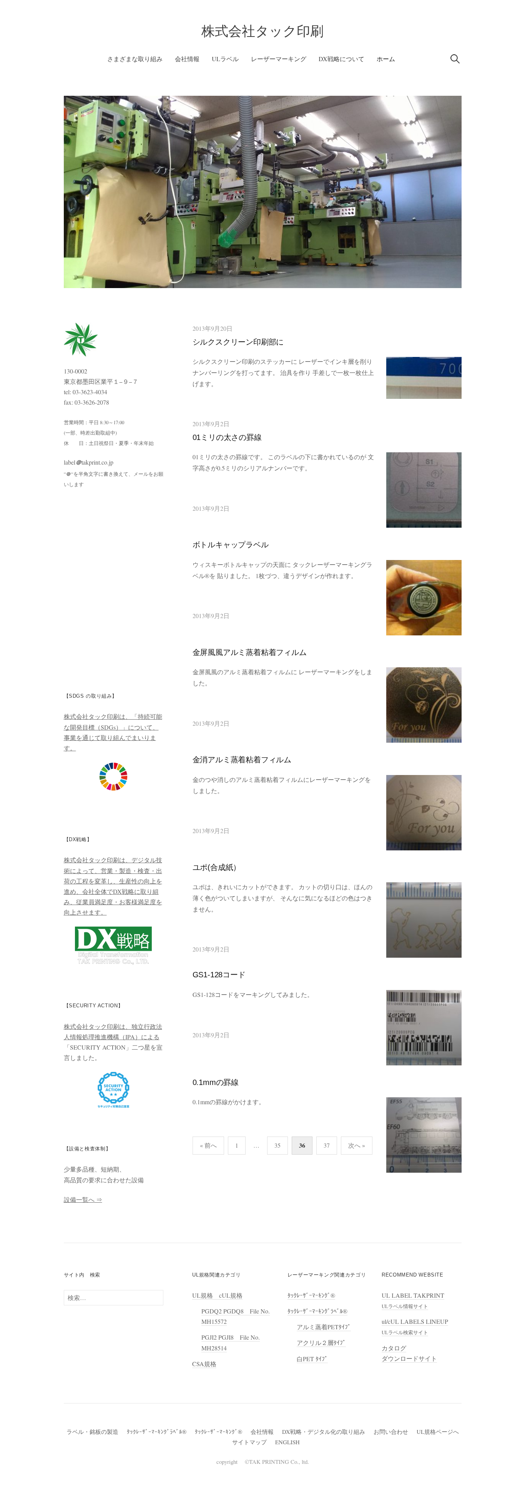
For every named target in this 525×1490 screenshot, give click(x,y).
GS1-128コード (219, 974)
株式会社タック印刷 (262, 30)
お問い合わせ (391, 1431)
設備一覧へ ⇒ (83, 1199)
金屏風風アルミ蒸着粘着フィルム (250, 652)
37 (327, 1145)
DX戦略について (341, 59)
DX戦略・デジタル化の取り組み (323, 1431)
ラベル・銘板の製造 (92, 1431)
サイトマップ (249, 1442)
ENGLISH (287, 1442)
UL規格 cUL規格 (217, 1295)
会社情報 (187, 59)
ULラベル (225, 59)
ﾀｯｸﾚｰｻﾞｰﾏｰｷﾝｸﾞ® (311, 1295)
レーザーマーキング (278, 59)
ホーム (386, 59)
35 (277, 1145)
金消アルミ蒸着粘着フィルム (242, 759)
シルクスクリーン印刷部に (238, 342)
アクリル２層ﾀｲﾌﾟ (321, 1342)
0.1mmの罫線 (216, 1082)
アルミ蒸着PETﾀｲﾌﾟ (324, 1327)
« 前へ (208, 1145)
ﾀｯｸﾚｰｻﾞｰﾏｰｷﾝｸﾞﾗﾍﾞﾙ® (317, 1311)
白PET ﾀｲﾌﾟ (312, 1359)
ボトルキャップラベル (231, 544)
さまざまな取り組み (135, 59)
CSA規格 (204, 1364)
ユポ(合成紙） (217, 867)
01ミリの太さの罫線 (227, 437)
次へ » (356, 1145)
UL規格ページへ (438, 1431)
